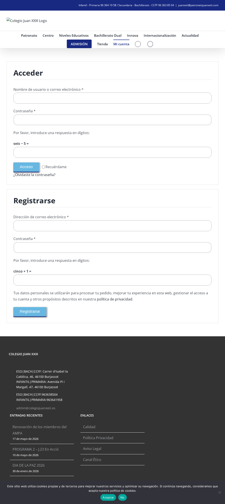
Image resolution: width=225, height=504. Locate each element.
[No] (219, 492)
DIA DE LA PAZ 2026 (29, 465)
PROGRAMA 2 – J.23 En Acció (36, 449)
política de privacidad (114, 299)
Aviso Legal (92, 448)
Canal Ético (92, 459)
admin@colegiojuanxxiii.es (35, 408)
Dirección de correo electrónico (41, 217)
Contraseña (24, 111)
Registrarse (30, 311)
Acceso (26, 167)
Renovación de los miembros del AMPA (40, 430)
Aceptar (108, 497)
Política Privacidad (98, 437)
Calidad (89, 426)
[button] (150, 44)
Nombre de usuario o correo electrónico (48, 89)
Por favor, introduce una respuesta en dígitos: (51, 132)
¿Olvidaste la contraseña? (34, 174)
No (122, 497)
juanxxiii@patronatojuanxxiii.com (198, 5)
